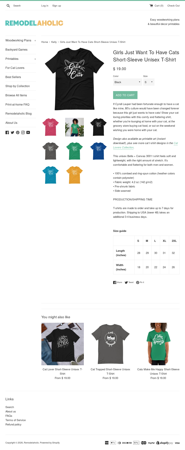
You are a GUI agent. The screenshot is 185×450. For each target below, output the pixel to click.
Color (116, 76)
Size (145, 76)
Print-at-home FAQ (17, 104)
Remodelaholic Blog (18, 113)
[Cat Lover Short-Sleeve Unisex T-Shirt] (62, 344)
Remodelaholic (31, 442)
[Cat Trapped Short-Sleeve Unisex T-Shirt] (110, 344)
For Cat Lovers (14, 68)
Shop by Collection (17, 86)
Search (9, 407)
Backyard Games (16, 49)
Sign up (56, 5)
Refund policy (13, 424)
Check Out (173, 5)
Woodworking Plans (20, 40)
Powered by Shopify (50, 442)
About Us (11, 123)
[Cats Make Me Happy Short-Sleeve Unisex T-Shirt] (158, 344)
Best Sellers (13, 77)
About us (10, 411)
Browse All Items (16, 95)
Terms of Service (15, 420)
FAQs (8, 415)
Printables (20, 59)
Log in (44, 5)
